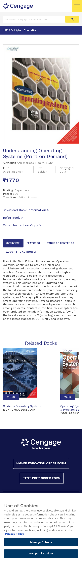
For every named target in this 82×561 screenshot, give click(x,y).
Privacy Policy (14, 533)
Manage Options (41, 542)
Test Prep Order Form (42, 478)
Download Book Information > (26, 210)
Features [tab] (33, 243)
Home (6, 29)
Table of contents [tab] (60, 243)
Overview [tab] (13, 243)
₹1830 (11, 397)
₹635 (67, 397)
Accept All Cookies (40, 553)
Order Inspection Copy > (22, 225)
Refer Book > (13, 217)
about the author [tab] (21, 251)
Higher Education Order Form (41, 463)
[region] (41, 527)
